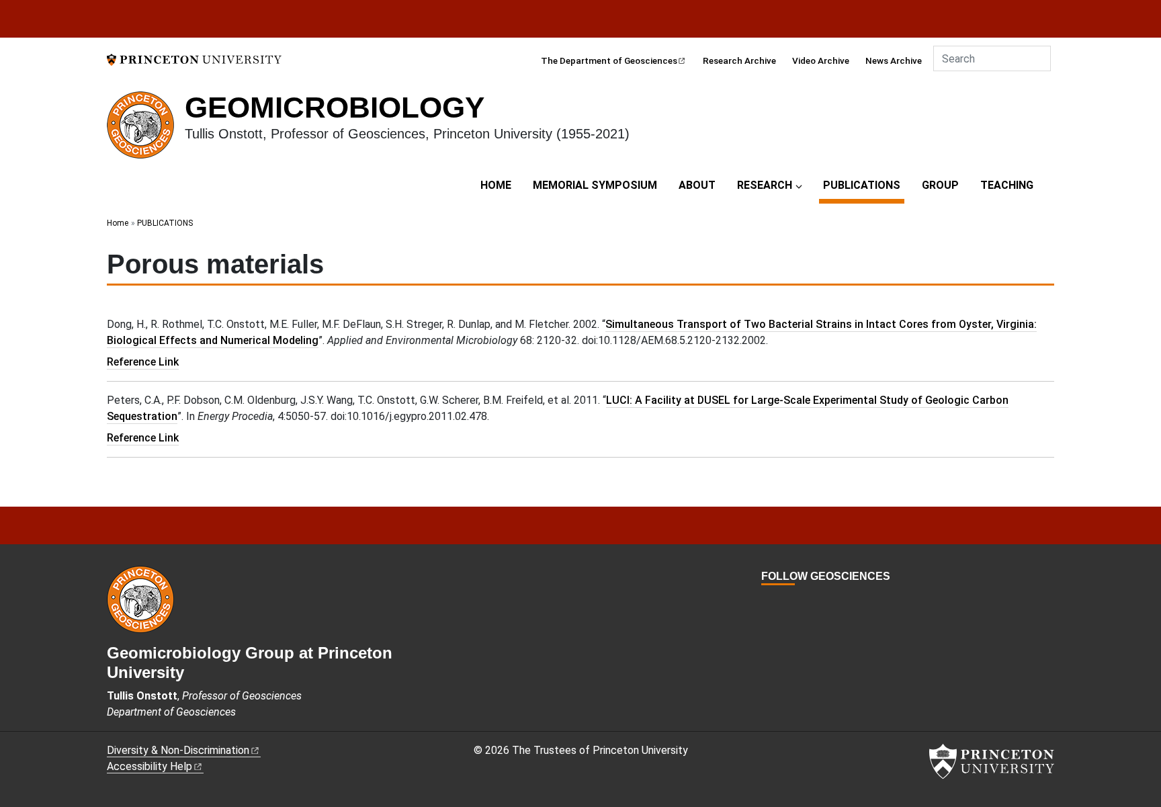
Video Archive (820, 60)
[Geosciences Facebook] (768, 601)
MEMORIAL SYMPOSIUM (595, 185)
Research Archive (739, 60)
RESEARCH (764, 185)
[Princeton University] (194, 58)
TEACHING (1006, 185)
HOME (495, 185)
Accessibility (149, 766)
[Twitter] (783, 601)
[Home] (146, 130)
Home (117, 223)
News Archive (893, 60)
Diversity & (178, 750)
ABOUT (697, 185)
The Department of (609, 60)
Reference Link (143, 361)
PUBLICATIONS (863, 185)
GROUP (940, 185)
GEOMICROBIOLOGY (334, 107)
